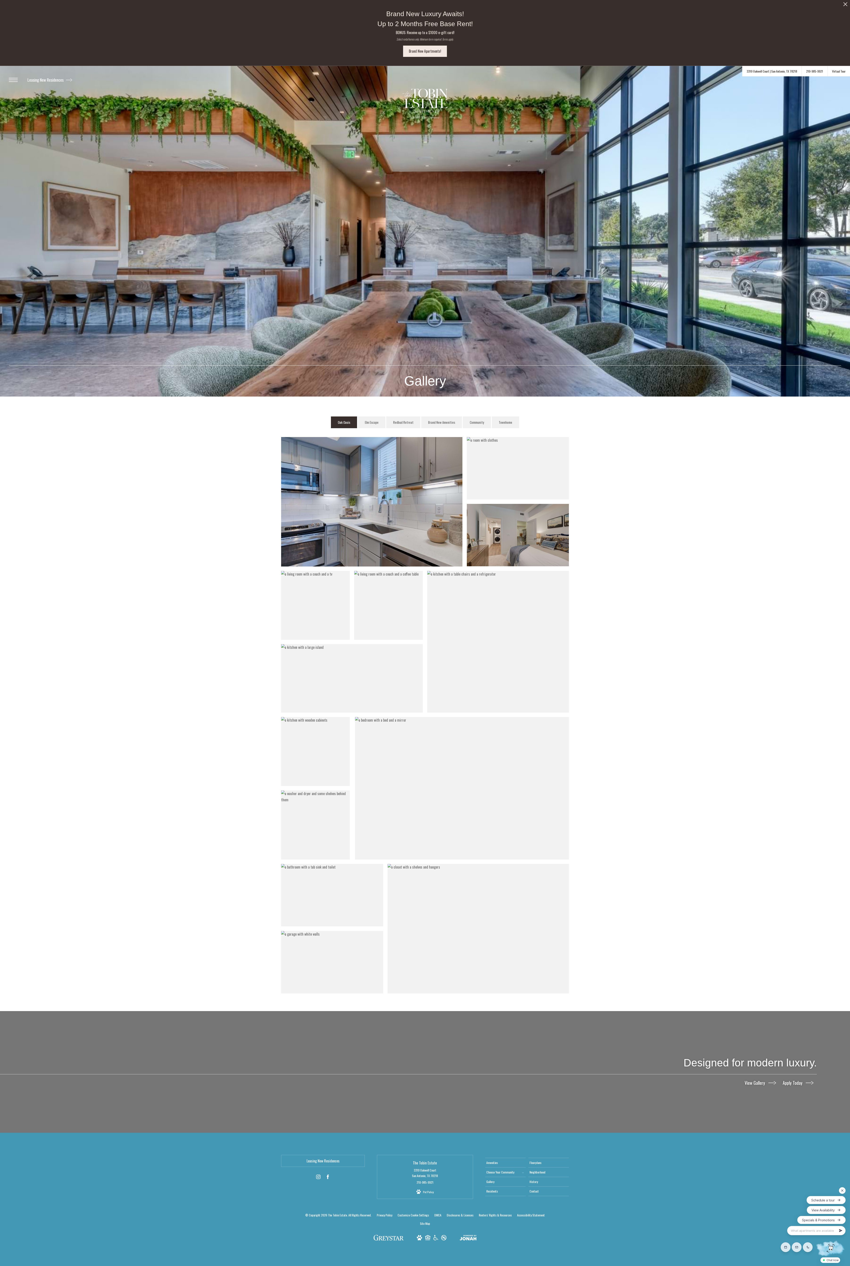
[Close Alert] (845, 5)
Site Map (425, 1223)
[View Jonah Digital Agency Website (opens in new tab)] (468, 1238)
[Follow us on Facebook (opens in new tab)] (328, 1177)
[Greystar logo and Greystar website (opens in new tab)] (389, 1239)
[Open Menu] (13, 80)
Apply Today (793, 1082)
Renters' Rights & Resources (495, 1215)
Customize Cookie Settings (413, 1215)
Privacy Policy (384, 1215)
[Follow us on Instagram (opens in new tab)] (318, 1177)
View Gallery (755, 1082)
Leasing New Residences (45, 80)
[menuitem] (505, 1162)
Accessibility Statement (531, 1215)
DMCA (437, 1215)
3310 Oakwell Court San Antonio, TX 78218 (425, 1173)
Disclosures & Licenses (460, 1215)
